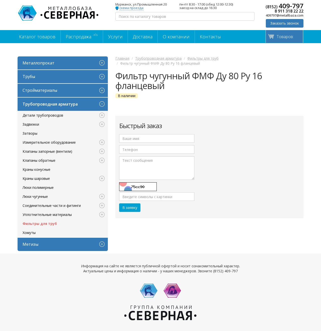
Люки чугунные (35, 196)
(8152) (284, 6)
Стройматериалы (40, 90)
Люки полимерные (38, 187)
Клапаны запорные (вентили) (47, 151)
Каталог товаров (37, 37)
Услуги (115, 37)
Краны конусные (36, 169)
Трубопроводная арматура (50, 104)
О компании (176, 37)
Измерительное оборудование (49, 142)
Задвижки (31, 124)
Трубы (29, 76)
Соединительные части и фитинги (52, 205)
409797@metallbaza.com (284, 15)
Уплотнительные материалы (47, 214)
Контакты (210, 37)
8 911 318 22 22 (289, 11)
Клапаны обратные (39, 160)
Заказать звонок (284, 23)
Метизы (30, 244)
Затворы (30, 133)
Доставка (142, 37)
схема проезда (131, 8)
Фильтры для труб (40, 223)
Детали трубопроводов (43, 115)
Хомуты (29, 232)
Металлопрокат (38, 63)
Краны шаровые (36, 178)
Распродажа (82, 36)
